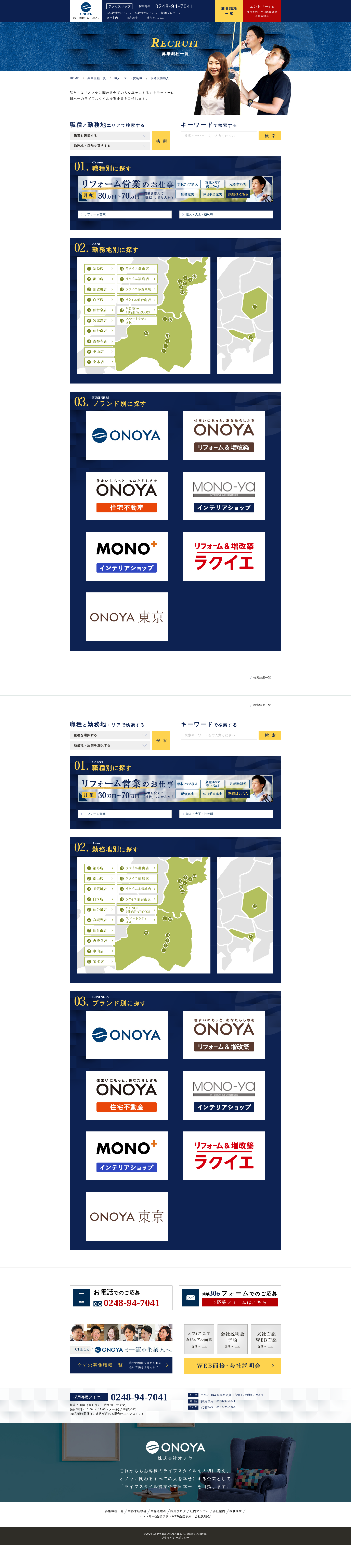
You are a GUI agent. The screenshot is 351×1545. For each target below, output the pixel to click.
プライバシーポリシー (175, 1537)
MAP (259, 1395)
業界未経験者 (137, 1511)
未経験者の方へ (116, 12)
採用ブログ (168, 12)
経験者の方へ (144, 12)
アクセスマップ (119, 6)
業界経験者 (158, 1511)
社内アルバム (155, 17)
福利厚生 (132, 17)
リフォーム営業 (95, 214)
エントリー (175, 1516)
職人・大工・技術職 (199, 214)
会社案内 (112, 17)
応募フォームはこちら (242, 1302)
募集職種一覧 (114, 1511)
